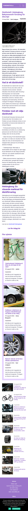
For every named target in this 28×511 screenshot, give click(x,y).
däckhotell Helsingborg (15, 224)
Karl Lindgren (14, 19)
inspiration (23, 19)
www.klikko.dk (15, 492)
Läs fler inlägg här (14, 228)
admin (17, 269)
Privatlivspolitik (16, 508)
